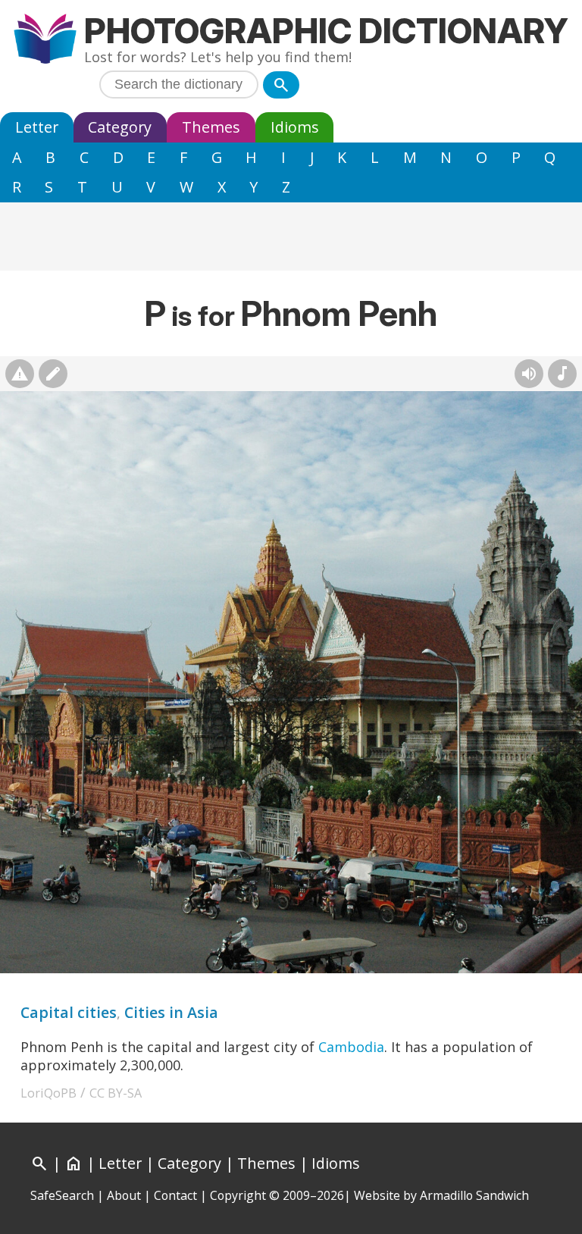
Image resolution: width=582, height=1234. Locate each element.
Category (120, 127)
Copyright (238, 1195)
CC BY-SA (115, 1093)
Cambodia (351, 1047)
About (124, 1195)
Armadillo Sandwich (474, 1195)
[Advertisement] (291, 236)
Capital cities (68, 1012)
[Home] (45, 40)
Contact (175, 1195)
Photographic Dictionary (326, 31)
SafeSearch (62, 1195)
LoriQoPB (48, 1093)
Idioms (295, 127)
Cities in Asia (171, 1012)
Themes (211, 127)
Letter (36, 127)
